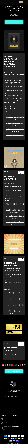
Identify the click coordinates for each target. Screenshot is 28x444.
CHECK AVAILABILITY (14, 22)
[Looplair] (3, 2)
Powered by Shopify (17, 443)
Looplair (11, 443)
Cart (21, 2)
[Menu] (25, 2)
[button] (16, 2)
